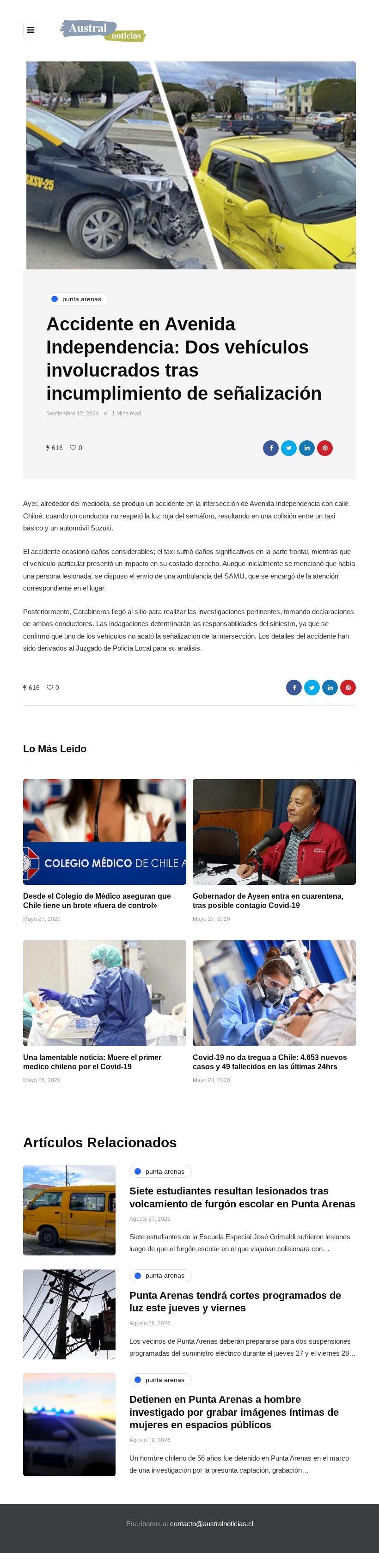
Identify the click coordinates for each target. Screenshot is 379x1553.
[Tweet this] (289, 448)
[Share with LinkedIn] (307, 448)
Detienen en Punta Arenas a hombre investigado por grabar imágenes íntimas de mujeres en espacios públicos (234, 1412)
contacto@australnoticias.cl (211, 1524)
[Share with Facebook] (271, 448)
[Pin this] (325, 448)
